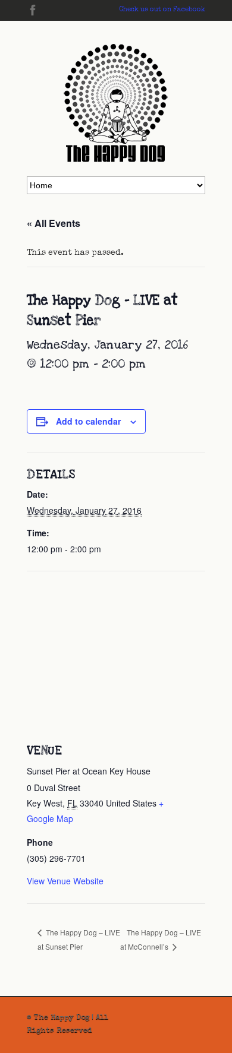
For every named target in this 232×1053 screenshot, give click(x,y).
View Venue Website (65, 881)
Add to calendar (88, 421)
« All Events (53, 223)
